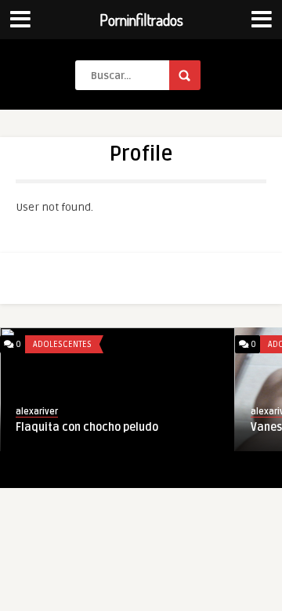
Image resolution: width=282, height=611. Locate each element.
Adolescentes (62, 344)
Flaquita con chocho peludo (87, 427)
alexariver (37, 412)
